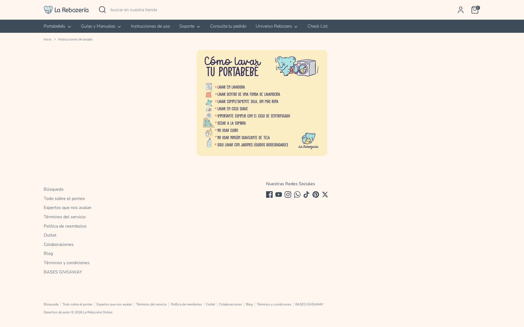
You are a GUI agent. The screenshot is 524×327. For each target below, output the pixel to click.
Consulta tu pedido (228, 26)
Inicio (48, 39)
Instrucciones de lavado (75, 39)
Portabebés (55, 26)
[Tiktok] (306, 194)
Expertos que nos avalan (67, 208)
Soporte (187, 26)
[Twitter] (325, 194)
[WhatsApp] (297, 194)
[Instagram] (288, 194)
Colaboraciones (59, 244)
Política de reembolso (65, 226)
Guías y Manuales (99, 26)
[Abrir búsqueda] (102, 9)
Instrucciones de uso (150, 26)
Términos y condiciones (67, 263)
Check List (317, 26)
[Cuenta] (460, 9)
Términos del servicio (65, 217)
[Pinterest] (315, 194)
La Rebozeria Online (97, 312)
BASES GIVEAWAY (63, 272)
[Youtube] (278, 194)
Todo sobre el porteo (64, 199)
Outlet (50, 235)
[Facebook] (269, 194)
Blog (48, 254)
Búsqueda (53, 189)
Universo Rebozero (274, 26)
